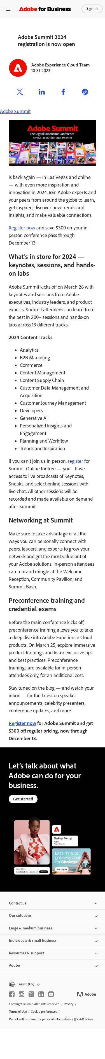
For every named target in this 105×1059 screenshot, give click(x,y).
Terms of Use (18, 1012)
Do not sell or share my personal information (40, 1019)
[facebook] (12, 994)
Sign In (92, 8)
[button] (52, 984)
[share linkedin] (42, 92)
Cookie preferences (44, 1012)
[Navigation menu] (8, 9)
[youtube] (51, 994)
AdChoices (86, 1019)
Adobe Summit (15, 111)
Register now (22, 228)
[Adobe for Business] (45, 9)
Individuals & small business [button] (33, 940)
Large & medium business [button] (30, 928)
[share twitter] (20, 92)
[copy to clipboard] (85, 92)
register (75, 461)
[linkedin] (41, 994)
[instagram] (21, 994)
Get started (23, 799)
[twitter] (31, 994)
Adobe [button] (14, 965)
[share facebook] (63, 92)
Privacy (69, 1004)
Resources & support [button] (26, 953)
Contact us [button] (17, 903)
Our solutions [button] (20, 915)
